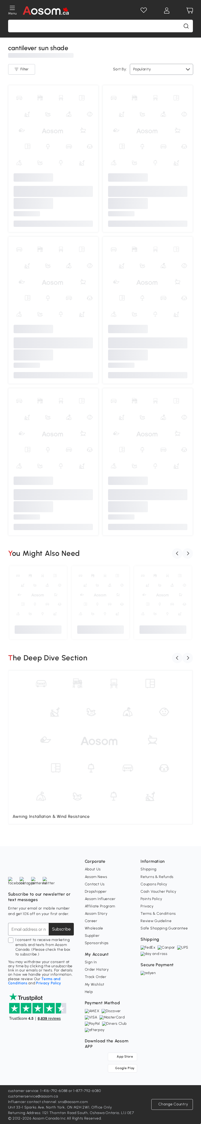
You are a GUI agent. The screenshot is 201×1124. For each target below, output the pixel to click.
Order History (97, 969)
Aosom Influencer (100, 899)
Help (89, 992)
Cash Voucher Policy (158, 891)
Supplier (92, 935)
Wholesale (94, 928)
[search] (186, 26)
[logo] (46, 10)
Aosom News (96, 877)
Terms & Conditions (158, 913)
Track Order (96, 977)
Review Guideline (156, 921)
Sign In (91, 962)
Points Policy (151, 899)
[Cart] (190, 10)
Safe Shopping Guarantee (164, 928)
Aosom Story (96, 913)
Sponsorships (97, 943)
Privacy (147, 906)
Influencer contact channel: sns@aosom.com (48, 1102)
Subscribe (61, 929)
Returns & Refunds (157, 877)
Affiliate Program (100, 906)
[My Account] (167, 10)
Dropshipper (96, 891)
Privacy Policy (48, 983)
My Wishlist (94, 984)
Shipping (149, 869)
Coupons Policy (154, 884)
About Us (93, 869)
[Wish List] (144, 10)
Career (91, 921)
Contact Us (95, 884)
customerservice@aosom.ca (33, 1096)
